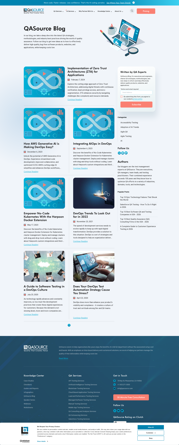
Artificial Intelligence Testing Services (83, 385)
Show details (41, 441)
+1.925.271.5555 (123, 385)
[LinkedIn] (119, 153)
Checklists (28, 385)
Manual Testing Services (78, 404)
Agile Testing (126, 136)
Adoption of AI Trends (130, 127)
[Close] (133, 2)
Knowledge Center (104, 11)
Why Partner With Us (86, 11)
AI (121, 141)
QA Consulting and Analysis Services (82, 411)
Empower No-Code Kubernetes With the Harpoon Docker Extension (44, 217)
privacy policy (137, 99)
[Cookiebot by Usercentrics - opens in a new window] (25, 441)
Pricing (146, 11)
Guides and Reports (31, 388)
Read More (63, 358)
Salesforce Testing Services (79, 419)
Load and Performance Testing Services (84, 396)
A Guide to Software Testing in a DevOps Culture (44, 288)
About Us (118, 11)
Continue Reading (75, 99)
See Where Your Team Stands (119, 3)
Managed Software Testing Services (82, 400)
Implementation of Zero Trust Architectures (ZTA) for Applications (87, 72)
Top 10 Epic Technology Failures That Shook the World (138, 198)
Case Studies (29, 381)
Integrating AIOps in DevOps (92, 143)
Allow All (151, 427)
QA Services (58, 11)
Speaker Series (29, 400)
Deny (150, 438)
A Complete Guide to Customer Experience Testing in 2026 (138, 227)
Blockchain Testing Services (79, 388)
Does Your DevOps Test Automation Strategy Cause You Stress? (91, 290)
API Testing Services (76, 381)
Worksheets (28, 407)
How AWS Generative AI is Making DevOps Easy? (41, 145)
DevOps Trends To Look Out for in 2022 (91, 215)
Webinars (27, 404)
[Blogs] (126, 152)
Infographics (28, 392)
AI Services (70, 11)
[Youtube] (122, 153)
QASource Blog (29, 396)
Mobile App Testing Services (79, 407)
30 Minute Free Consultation (131, 397)
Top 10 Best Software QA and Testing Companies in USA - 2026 (135, 213)
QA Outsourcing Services (78, 415)
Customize (149, 433)
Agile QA (124, 132)
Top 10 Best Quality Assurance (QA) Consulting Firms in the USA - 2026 (135, 220)
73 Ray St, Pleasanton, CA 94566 (129, 381)
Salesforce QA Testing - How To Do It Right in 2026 (138, 205)
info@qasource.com (125, 388)
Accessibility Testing (129, 122)
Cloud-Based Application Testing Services (84, 392)
